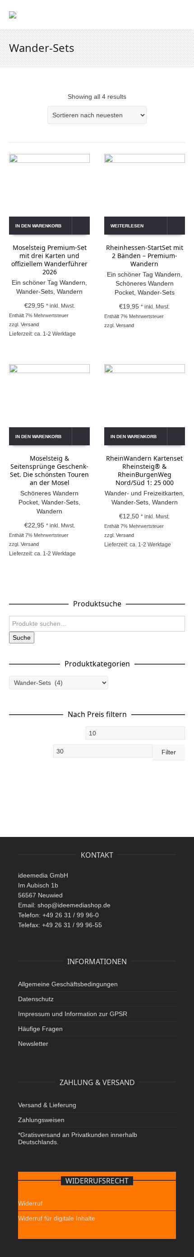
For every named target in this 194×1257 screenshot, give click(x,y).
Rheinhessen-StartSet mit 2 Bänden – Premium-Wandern (144, 255)
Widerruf (30, 1203)
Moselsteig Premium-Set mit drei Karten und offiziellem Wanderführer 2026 (49, 259)
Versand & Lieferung (47, 1105)
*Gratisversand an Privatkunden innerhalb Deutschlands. (77, 1138)
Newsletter (33, 1043)
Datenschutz (36, 999)
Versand (30, 324)
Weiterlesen (127, 225)
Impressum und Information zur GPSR (72, 1013)
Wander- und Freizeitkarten (144, 493)
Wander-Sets (34, 291)
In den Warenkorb (38, 225)
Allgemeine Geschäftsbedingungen (68, 984)
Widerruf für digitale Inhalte (56, 1218)
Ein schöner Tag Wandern (48, 282)
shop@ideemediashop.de (74, 905)
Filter (169, 752)
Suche (22, 637)
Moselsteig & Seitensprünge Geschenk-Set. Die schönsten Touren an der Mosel (49, 470)
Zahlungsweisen (41, 1119)
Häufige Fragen (40, 1028)
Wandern (70, 291)
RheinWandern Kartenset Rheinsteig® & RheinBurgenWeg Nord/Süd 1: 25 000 (144, 470)
